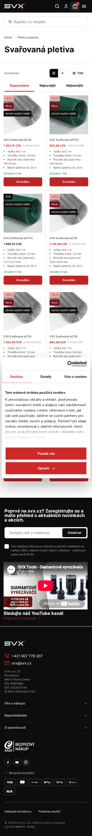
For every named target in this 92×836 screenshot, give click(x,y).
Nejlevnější (74, 85)
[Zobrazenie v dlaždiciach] (54, 73)
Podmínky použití (49, 811)
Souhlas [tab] (16, 376)
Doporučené (19, 85)
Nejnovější (48, 85)
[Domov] (37, 643)
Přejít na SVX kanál (20, 618)
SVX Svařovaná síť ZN (17, 139)
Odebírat (74, 533)
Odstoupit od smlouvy (17, 811)
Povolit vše (46, 453)
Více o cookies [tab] (75, 376)
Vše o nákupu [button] (14, 703)
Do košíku (23, 181)
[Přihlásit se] (66, 6)
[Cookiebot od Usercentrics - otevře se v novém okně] (67, 364)
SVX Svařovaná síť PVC (64, 139)
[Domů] (14, 6)
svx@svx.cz (21, 663)
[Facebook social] (8, 762)
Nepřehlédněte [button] (15, 715)
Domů (8, 37)
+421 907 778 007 (27, 656)
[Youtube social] (17, 762)
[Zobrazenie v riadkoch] (62, 73)
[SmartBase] (25, 827)
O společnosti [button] (15, 727)
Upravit (43, 468)
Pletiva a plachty (28, 37)
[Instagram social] (25, 762)
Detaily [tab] (45, 376)
